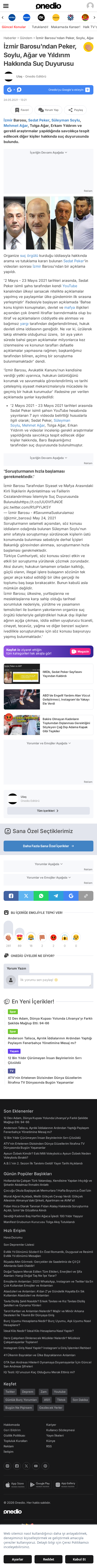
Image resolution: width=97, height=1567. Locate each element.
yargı (24, 323)
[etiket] (88, 47)
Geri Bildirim (12, 1430)
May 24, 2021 (44, 518)
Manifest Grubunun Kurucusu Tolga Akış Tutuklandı (39, 1222)
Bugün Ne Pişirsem (18, 1407)
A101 (47, 1400)
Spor (13, 1011)
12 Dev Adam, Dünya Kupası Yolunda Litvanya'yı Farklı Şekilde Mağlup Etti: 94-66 (50, 1020)
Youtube (60, 1391)
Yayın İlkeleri (55, 1435)
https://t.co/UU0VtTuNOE (41, 502)
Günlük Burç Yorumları (21, 1400)
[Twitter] (26, 1466)
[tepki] (8, 937)
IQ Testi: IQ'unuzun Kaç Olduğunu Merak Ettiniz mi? (39, 1372)
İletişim (9, 1451)
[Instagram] (7, 1466)
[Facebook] (17, 1466)
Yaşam (14, 1051)
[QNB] (70, 17)
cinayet (10, 626)
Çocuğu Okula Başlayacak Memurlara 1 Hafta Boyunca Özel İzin (47, 1190)
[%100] (55, 17)
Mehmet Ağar (16, 125)
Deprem (27, 1391)
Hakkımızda (12, 1424)
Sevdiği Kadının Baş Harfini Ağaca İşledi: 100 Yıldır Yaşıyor (43, 1216)
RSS (49, 1446)
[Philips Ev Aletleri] (26, 17)
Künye (50, 1441)
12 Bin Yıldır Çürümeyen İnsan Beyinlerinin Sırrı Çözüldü (45, 1060)
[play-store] (41, 1485)
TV (12, 1071)
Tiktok (61, 1400)
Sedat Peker (38, 120)
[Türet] (85, 17)
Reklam (9, 1446)
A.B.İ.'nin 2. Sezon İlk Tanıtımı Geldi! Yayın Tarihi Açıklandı (43, 1163)
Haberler (10, 38)
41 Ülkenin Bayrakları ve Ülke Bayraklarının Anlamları (39, 1355)
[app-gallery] (66, 1485)
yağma (39, 626)
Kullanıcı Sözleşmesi (60, 1430)
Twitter (10, 1391)
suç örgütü (29, 255)
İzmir (8, 120)
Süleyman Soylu (65, 120)
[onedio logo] (46, 1511)
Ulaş (31, 76)
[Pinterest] (45, 1466)
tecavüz (24, 626)
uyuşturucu (70, 620)
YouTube (69, 285)
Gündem (26, 38)
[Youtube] (36, 1466)
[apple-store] (16, 1485)
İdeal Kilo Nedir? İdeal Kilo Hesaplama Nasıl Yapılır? (39, 1331)
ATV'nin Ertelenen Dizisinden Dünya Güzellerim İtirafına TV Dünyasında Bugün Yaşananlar (45, 1080)
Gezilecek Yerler (50, 1407)
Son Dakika (80, 1400)
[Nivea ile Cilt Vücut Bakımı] (12, 17)
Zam (44, 1391)
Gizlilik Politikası (14, 1435)
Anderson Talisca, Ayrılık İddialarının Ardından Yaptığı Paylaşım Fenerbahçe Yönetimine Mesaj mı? (50, 1040)
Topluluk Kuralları (15, 1441)
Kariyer (51, 1424)
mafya (69, 307)
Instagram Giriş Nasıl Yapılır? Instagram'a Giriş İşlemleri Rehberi (47, 1348)
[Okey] (41, 17)
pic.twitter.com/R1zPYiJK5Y (27, 507)
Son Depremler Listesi (19, 1244)
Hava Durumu (13, 1237)
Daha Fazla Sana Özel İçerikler (46, 846)
